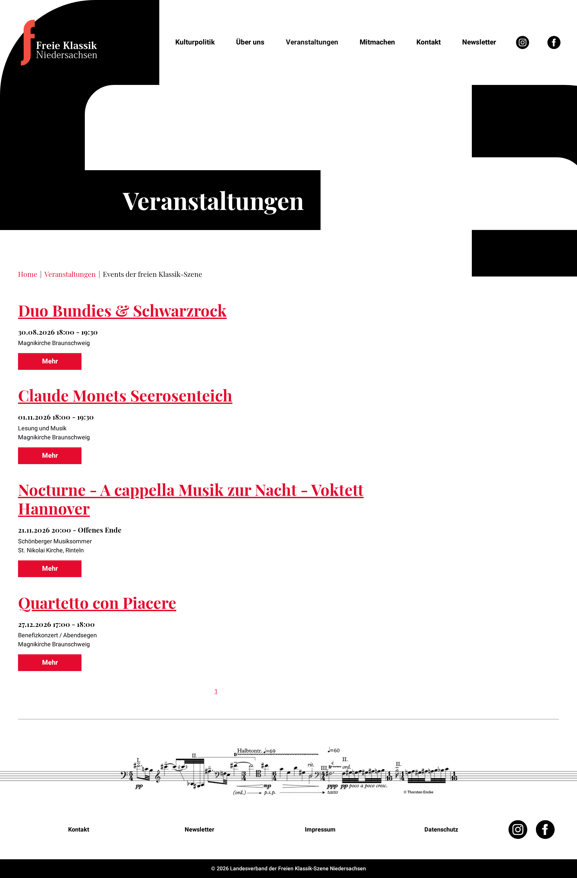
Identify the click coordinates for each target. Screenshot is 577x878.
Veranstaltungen (312, 42)
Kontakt (428, 42)
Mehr (50, 361)
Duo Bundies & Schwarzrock (122, 310)
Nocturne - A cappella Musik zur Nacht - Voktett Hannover (191, 499)
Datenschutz (441, 829)
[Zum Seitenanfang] (553, 854)
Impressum (320, 829)
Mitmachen (377, 42)
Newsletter (479, 42)
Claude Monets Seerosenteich (125, 395)
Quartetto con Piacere (97, 602)
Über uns (250, 42)
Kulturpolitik (195, 42)
